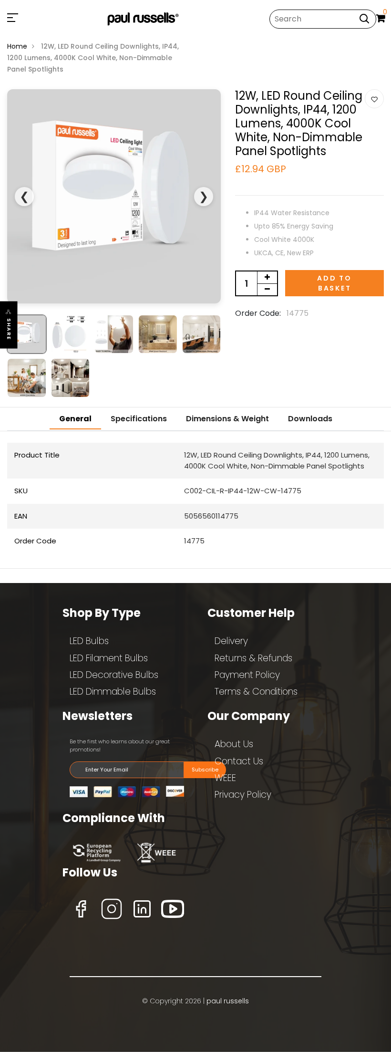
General (75, 418)
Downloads (310, 418)
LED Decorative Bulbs (114, 674)
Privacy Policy (243, 794)
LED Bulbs (89, 641)
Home (17, 46)
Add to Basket (334, 283)
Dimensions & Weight (227, 418)
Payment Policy (247, 674)
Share (9, 329)
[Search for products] (364, 18)
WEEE (225, 777)
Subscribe (205, 769)
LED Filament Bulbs (109, 658)
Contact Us (239, 761)
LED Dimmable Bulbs (113, 691)
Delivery (231, 641)
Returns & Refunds (253, 658)
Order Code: (258, 313)
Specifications (139, 418)
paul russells (227, 1001)
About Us (234, 744)
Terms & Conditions (256, 691)
